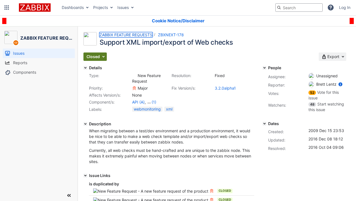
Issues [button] (123, 7)
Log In (344, 7)
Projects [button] (100, 7)
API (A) (138, 102)
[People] (264, 68)
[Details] (85, 68)
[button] (7, 7)
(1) (154, 102)
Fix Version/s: (184, 88)
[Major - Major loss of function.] (134, 88)
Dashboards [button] (73, 7)
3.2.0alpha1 (225, 88)
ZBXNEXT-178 (171, 34)
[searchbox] (299, 7)
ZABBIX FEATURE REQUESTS (126, 34)
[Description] (85, 124)
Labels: (95, 109)
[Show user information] (340, 84)
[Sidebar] (69, 195)
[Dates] (264, 124)
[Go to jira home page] (34, 7)
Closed (225, 191)
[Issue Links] (85, 176)
